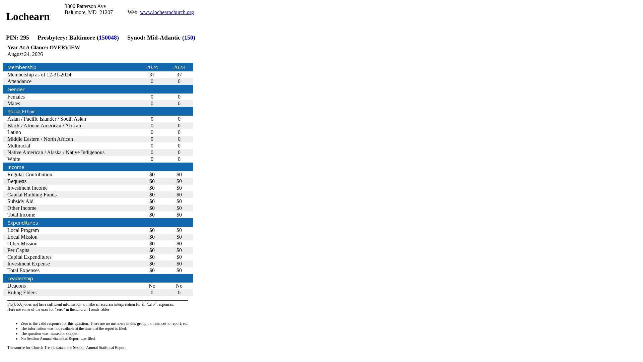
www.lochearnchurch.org (167, 12)
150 (188, 37)
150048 (108, 37)
